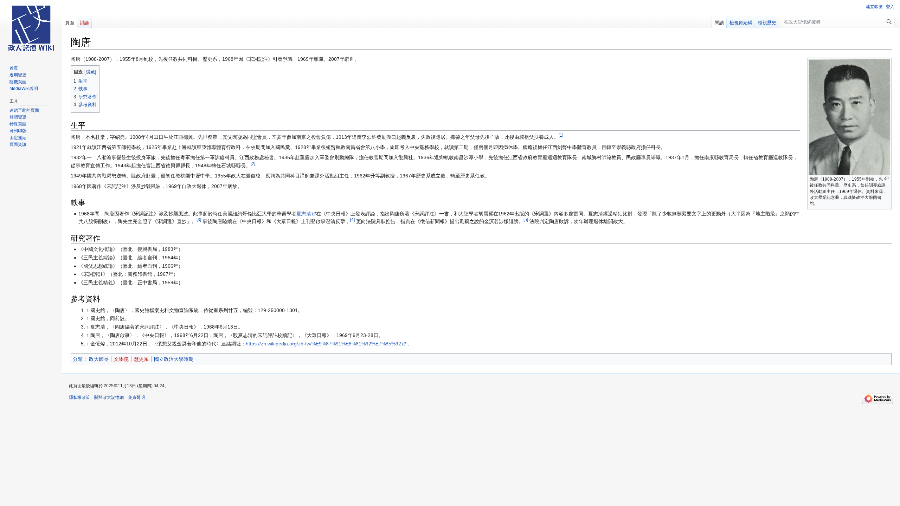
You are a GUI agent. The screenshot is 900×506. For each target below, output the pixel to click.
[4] (352, 220)
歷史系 (141, 359)
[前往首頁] (31, 28)
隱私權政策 (79, 397)
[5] (525, 220)
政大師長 (99, 359)
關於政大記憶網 (109, 397)
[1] (561, 135)
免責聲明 (136, 397)
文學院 (121, 359)
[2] (253, 163)
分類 (78, 359)
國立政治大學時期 (173, 359)
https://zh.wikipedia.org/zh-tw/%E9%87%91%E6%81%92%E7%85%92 (323, 343)
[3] (199, 220)
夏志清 (303, 213)
